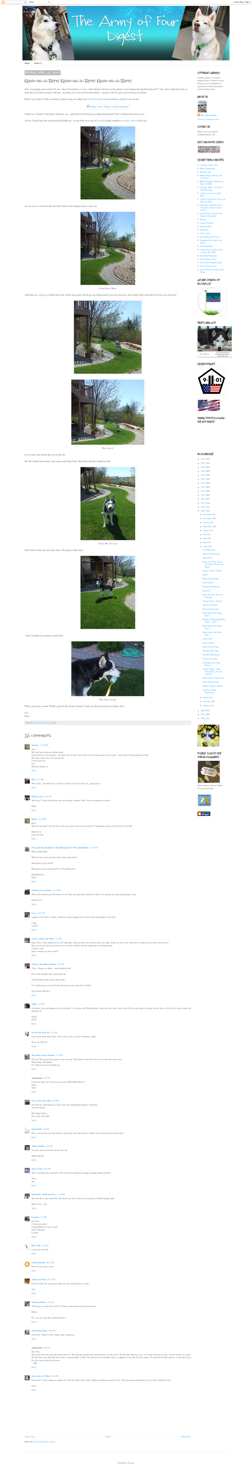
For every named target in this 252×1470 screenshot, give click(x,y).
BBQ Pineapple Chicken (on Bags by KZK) (211, 182)
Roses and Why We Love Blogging (213, 595)
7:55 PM (43, 1217)
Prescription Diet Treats (210, 236)
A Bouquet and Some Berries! (211, 663)
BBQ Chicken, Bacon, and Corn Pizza (211, 176)
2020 (203, 467)
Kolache (203, 219)
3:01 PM (46, 1078)
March (206, 697)
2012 (203, 498)
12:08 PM (44, 745)
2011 (203, 503)
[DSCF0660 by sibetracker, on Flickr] (107, 444)
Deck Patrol (207, 557)
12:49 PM (56, 890)
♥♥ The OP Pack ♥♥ (40, 1032)
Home (27, 63)
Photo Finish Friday (211, 578)
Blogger (131, 1462)
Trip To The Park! (210, 605)
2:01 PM (60, 964)
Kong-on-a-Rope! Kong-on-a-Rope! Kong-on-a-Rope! (213, 564)
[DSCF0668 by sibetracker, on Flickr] (108, 628)
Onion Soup (205, 233)
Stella (34, 1004)
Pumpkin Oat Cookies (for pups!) (211, 241)
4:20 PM (55, 1100)
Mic (33, 779)
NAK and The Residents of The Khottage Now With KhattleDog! (60, 847)
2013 (203, 495)
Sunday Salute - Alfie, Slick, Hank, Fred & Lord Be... (212, 671)
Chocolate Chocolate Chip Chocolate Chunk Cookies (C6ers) (211, 207)
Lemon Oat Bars (207, 222)
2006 (203, 718)
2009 (203, 510)
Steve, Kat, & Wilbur (41, 1376)
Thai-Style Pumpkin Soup (211, 262)
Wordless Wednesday (211, 553)
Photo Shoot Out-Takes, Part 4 (212, 614)
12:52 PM (41, 913)
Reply (34, 770)
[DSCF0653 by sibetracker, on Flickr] (108, 284)
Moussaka (204, 229)
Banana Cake (205, 171)
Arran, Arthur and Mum (43, 938)
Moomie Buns (206, 226)
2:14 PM (40, 1004)
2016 (203, 483)
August (206, 530)
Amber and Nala (39, 1279)
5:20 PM (45, 1129)
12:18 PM (47, 796)
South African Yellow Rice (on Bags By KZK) (211, 250)
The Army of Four (208, 115)
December (207, 514)
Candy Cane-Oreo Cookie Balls (210, 194)
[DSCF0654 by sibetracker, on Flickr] (108, 199)
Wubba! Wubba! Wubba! (213, 686)
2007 (203, 714)
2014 (203, 491)
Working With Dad (210, 650)
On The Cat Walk (210, 658)
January (206, 705)
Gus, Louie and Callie (41, 1100)
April (205, 546)
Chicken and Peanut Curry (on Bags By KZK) (212, 200)
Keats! (205, 574)
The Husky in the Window (43, 1055)
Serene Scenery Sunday (212, 570)
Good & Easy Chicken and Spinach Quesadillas (211, 214)
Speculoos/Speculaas (208, 255)
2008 (203, 710)
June (205, 538)
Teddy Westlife (38, 1146)
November (207, 518)
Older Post (186, 1436)
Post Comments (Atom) (45, 1441)
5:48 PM (48, 1146)
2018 (203, 475)
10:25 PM (51, 1279)
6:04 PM (46, 1168)
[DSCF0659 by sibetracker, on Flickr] (107, 373)
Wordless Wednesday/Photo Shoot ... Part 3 (214, 620)
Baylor (34, 819)
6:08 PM (51, 1330)
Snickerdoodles (206, 246)
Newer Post (30, 1436)
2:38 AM (49, 1302)
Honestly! (207, 590)
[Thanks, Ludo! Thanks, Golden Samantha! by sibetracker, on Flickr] (108, 106)
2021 (203, 463)
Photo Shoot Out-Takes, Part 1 (212, 633)
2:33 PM (53, 1032)
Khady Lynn (37, 796)
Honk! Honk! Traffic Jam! (213, 678)
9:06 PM (55, 1376)
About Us (38, 63)
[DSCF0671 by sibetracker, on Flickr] (108, 540)
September (207, 526)
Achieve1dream (38, 1262)
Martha (35, 745)
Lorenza (35, 1217)
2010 (203, 506)
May (205, 542)
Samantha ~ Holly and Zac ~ (44, 1194)
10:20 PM (50, 1262)
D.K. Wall (36, 1245)
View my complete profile (208, 119)
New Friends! (208, 582)
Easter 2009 (207, 638)
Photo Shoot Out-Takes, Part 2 (212, 627)
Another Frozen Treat (209, 165)
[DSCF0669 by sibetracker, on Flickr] (107, 696)
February (207, 701)
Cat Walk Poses (209, 549)
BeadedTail (36, 1129)
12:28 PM (42, 819)
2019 (203, 471)
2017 (203, 479)
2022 (203, 459)
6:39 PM (61, 1194)
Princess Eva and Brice (42, 890)
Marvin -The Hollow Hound (44, 964)
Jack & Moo (37, 1168)
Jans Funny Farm (39, 1330)
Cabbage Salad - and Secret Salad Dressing (211, 188)
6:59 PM (46, 1347)
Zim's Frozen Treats (208, 266)
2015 (203, 487)
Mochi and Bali (38, 1302)
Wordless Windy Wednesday (209, 691)
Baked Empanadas (207, 168)
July (205, 534)
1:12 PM (58, 938)
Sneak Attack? (208, 642)
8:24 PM (44, 1245)
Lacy (34, 913)
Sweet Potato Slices (208, 259)
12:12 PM (40, 779)
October (206, 522)
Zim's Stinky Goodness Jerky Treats (212, 270)
